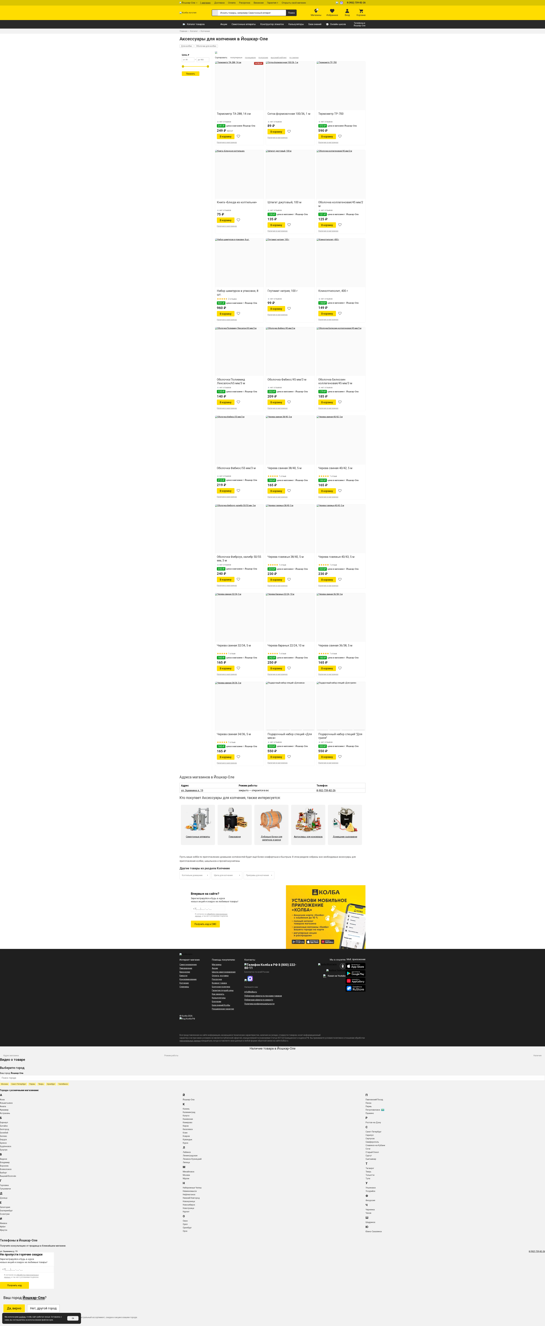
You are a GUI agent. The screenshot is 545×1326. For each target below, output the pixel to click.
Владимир (5, 1162)
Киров (186, 1126)
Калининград (189, 1112)
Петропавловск (373, 1110)
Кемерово (187, 1122)
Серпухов (370, 1138)
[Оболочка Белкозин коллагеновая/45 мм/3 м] (341, 351)
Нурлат (186, 1211)
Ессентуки (5, 1214)
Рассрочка (244, 2)
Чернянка (370, 1209)
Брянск (3, 1143)
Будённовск (5, 1146)
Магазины (216, 964)
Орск (185, 1231)
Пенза (368, 1103)
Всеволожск (5, 1169)
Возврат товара (219, 983)
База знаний (314, 24)
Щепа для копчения (223, 875)
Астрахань (5, 1113)
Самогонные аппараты (244, 24)
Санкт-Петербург (18, 1084)
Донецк (3, 1198)
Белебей (4, 1133)
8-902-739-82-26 (326, 790)
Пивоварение (186, 968)
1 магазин (205, 2)
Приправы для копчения (257, 875)
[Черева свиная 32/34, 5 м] (239, 617)
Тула (368, 1178)
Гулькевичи (5, 1189)
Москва (4, 1084)
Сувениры (184, 987)
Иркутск (3, 1230)
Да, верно (14, 1308)
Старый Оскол (372, 1152)
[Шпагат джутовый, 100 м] (290, 174)
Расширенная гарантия (223, 1009)
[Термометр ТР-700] (341, 85)
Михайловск (188, 1172)
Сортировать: (221, 57)
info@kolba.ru (250, 992)
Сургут (369, 1155)
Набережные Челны (192, 1188)
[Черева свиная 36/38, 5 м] (341, 617)
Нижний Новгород (191, 1198)
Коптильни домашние (192, 875)
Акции (223, 24)
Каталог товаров (196, 24)
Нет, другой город (43, 1308)
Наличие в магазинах (227, 142)
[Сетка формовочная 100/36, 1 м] (290, 85)
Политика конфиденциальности (259, 1004)
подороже (263, 57)
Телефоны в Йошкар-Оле (359, 24)
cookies (22, 1317)
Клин (185, 1133)
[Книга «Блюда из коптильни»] (239, 174)
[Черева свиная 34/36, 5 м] (239, 706)
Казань (186, 1109)
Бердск (3, 1139)
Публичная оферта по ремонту (258, 1000)
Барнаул (4, 1122)
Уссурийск (370, 1191)
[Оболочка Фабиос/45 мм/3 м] (290, 351)
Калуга (186, 1115)
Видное (3, 1159)
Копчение (184, 983)
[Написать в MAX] (342, 2)
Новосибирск (189, 1205)
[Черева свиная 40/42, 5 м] (341, 440)
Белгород (4, 1129)
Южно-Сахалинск (374, 1231)
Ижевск (3, 1223)
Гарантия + (272, 2)
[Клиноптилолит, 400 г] (341, 263)
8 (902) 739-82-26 (356, 2)
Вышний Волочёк (8, 1176)
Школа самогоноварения (223, 972)
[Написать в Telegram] (337, 2)
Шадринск (370, 1222)
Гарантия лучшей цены (222, 990)
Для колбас (186, 46)
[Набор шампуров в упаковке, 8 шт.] (239, 263)
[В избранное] (238, 136)
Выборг (3, 1172)
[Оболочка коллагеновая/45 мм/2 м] (341, 174)
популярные (236, 57)
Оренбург (51, 1084)
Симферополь (372, 1142)
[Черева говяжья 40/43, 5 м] (341, 528)
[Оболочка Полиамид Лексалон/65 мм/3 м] (239, 351)
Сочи (368, 1149)
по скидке (294, 57)
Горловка (4, 1185)
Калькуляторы (296, 24)
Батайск (4, 1126)
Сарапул (370, 1135)
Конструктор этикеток (272, 24)
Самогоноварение (188, 964)
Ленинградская (190, 1155)
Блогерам (216, 1001)
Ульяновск (371, 1188)
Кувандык (187, 1139)
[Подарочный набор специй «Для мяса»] (290, 706)
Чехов (368, 1213)
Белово (3, 1136)
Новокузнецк (189, 1201)
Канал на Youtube (336, 975)
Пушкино (370, 1113)
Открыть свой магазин (294, 2)
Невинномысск (190, 1191)
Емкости (183, 975)
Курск (185, 1143)
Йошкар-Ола (188, 2)
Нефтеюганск (189, 1194)
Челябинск (63, 1084)
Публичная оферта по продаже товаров (263, 996)
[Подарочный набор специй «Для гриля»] (341, 706)
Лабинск (187, 1152)
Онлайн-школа (338, 24)
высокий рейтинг (279, 57)
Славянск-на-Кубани (375, 1145)
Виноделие (185, 972)
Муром (186, 1178)
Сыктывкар (371, 1159)
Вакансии (259, 2)
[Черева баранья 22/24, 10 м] (290, 617)
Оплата (231, 2)
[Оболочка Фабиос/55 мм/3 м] (239, 440)
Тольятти (370, 1175)
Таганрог (370, 1168)
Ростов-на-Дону (373, 1122)
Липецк (186, 1162)
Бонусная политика (221, 987)
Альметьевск (6, 1103)
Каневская (188, 1119)
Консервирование (188, 979)
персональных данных (190, 1041)
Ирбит (3, 1227)
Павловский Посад (374, 1099)
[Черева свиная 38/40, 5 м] (290, 440)
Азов (2, 1099)
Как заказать (218, 994)
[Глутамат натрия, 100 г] (290, 263)
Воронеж (4, 1166)
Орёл (185, 1224)
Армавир (4, 1110)
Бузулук (3, 1150)
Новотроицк (188, 1208)
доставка (224, 975)
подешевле (250, 57)
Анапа (3, 1106)
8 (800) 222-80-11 (270, 966)
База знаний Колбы (221, 1005)
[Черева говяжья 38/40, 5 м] (290, 528)
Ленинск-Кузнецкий (192, 1159)
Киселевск (188, 1129)
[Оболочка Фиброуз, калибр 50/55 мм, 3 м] (239, 528)
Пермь (32, 1084)
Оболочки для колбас (206, 46)
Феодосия (370, 1200)
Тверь (41, 1084)
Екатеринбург (6, 1210)
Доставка (219, 2)
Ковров (186, 1136)
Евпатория (5, 1207)
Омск (185, 1221)
